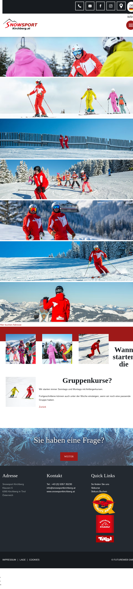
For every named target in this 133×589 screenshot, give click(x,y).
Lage (23, 560)
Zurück (42, 407)
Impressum (9, 560)
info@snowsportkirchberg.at (61, 488)
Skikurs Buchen (99, 491)
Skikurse (95, 488)
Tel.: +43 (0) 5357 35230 (59, 484)
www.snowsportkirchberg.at (61, 491)
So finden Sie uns (100, 484)
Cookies (34, 560)
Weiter (69, 456)
